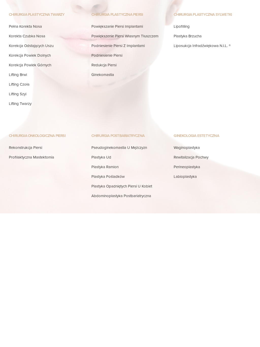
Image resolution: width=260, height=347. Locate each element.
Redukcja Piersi (104, 65)
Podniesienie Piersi (106, 55)
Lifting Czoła (19, 84)
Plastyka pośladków (108, 176)
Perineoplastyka (187, 167)
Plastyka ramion (105, 167)
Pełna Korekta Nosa (25, 26)
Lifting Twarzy (20, 103)
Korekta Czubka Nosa (27, 36)
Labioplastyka (185, 176)
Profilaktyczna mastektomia (31, 157)
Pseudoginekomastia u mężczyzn (119, 147)
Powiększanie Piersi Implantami (117, 26)
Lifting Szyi (17, 94)
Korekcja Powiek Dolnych (30, 55)
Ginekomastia (102, 74)
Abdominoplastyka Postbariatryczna (121, 196)
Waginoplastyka (187, 147)
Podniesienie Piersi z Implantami (118, 45)
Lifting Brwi (18, 74)
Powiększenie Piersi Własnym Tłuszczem (124, 36)
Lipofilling (182, 26)
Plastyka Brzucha (188, 36)
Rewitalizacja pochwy (191, 157)
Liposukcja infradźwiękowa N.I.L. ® (202, 45)
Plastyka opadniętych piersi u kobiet (121, 186)
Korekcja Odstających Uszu (31, 45)
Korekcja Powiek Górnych (30, 65)
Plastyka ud (101, 157)
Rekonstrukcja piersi (25, 147)
